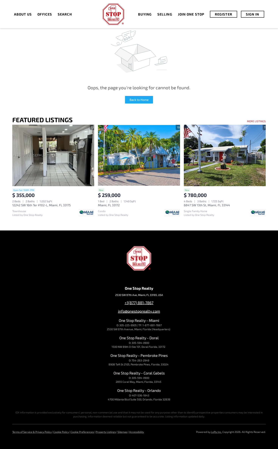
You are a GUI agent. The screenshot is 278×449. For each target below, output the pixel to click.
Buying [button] (145, 14)
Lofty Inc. (216, 431)
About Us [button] (23, 14)
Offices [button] (44, 14)
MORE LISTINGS (256, 121)
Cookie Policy (61, 431)
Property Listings (106, 431)
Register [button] (223, 14)
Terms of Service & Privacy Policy (32, 431)
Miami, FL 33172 (109, 205)
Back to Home (139, 99)
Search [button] (65, 14)
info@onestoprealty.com (139, 311)
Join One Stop (191, 14)
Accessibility (136, 431)
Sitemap (122, 431)
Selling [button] (164, 14)
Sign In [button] (252, 14)
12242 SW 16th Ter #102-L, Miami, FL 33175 (41, 205)
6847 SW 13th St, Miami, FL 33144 (207, 205)
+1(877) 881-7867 (139, 302)
